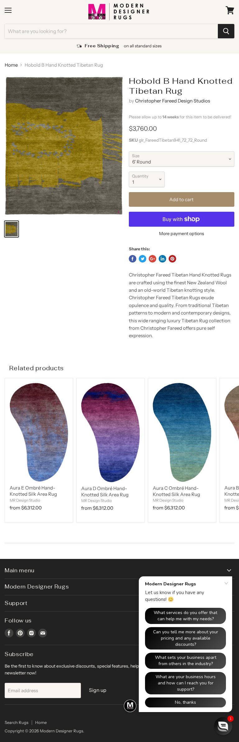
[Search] (226, 31)
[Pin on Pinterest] (172, 258)
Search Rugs (16, 722)
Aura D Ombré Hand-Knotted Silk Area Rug (105, 491)
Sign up (97, 690)
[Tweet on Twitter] (142, 258)
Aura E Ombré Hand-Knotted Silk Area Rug (33, 491)
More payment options (181, 233)
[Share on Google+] (152, 258)
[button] (223, 726)
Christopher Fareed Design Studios (172, 101)
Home (11, 65)
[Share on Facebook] (132, 258)
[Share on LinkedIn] (162, 258)
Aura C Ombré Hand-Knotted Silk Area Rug (176, 491)
